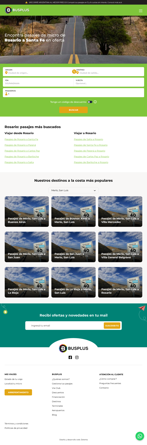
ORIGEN (8, 70)
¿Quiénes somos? (61, 379)
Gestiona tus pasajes (62, 383)
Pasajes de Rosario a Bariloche (22, 156)
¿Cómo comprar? (108, 378)
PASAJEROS (10, 91)
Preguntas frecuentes (110, 383)
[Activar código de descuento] (90, 102)
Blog (54, 414)
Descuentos (58, 392)
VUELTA (79, 80)
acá (120, 2)
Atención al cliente (111, 374)
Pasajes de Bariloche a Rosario (91, 162)
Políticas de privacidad (16, 428)
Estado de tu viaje (13, 379)
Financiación (58, 397)
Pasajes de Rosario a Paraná (20, 144)
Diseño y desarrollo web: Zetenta (73, 439)
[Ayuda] (95, 101)
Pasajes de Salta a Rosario (88, 139)
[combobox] (37, 73)
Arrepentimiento (18, 392)
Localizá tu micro (13, 383)
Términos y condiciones (16, 423)
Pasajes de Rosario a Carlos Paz (22, 150)
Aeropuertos (58, 410)
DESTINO (80, 70)
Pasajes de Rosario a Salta (19, 162)
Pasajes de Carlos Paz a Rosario (91, 156)
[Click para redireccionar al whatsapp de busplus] (140, 436)
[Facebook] (70, 357)
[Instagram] (77, 357)
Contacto (104, 387)
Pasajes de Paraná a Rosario (89, 150)
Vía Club (56, 388)
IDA (6, 80)
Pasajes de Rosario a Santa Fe (21, 139)
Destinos (56, 401)
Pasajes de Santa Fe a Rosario (91, 144)
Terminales (57, 405)
